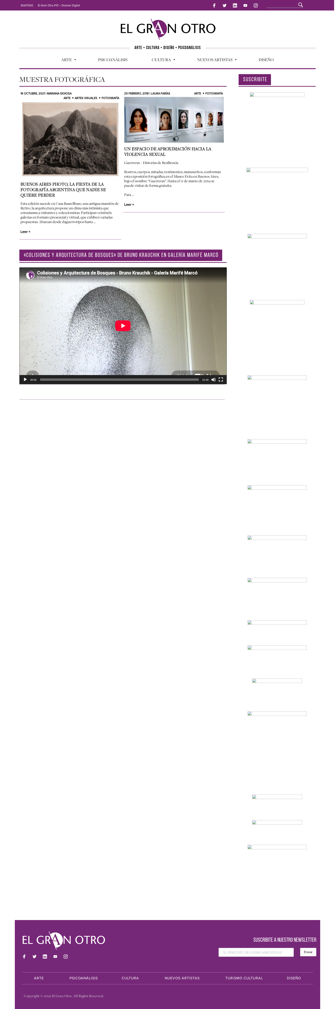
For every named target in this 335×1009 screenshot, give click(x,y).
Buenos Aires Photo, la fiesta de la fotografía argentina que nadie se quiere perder (63, 189)
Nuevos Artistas (212, 61)
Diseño (266, 59)
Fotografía (214, 93)
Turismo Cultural (244, 978)
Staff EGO (27, 5)
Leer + (25, 232)
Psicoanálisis (112, 59)
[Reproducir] (25, 379)
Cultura (159, 61)
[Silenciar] (213, 379)
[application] (123, 325)
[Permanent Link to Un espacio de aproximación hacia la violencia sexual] (174, 120)
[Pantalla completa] (221, 379)
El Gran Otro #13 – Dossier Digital (59, 5)
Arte (64, 61)
